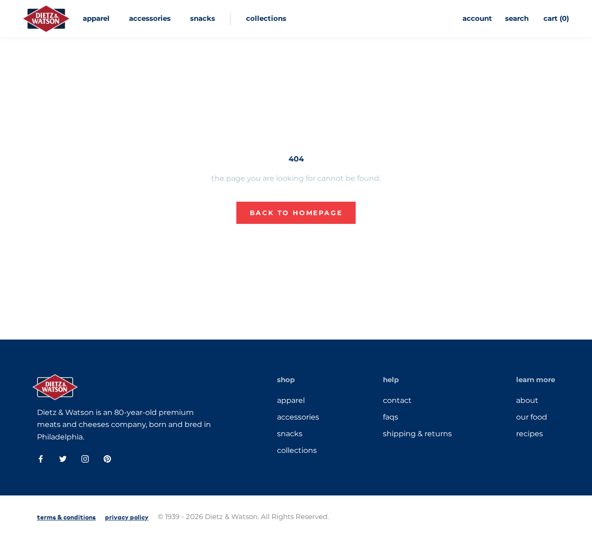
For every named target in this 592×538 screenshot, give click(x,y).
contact (397, 400)
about (527, 400)
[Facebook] (40, 458)
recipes (529, 433)
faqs (390, 417)
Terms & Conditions (66, 516)
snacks (202, 18)
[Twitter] (63, 458)
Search (517, 18)
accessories (150, 18)
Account (477, 18)
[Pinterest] (107, 458)
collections (266, 18)
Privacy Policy (126, 516)
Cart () (556, 18)
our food (531, 417)
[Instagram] (85, 458)
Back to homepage (296, 213)
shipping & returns (417, 433)
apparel (96, 18)
